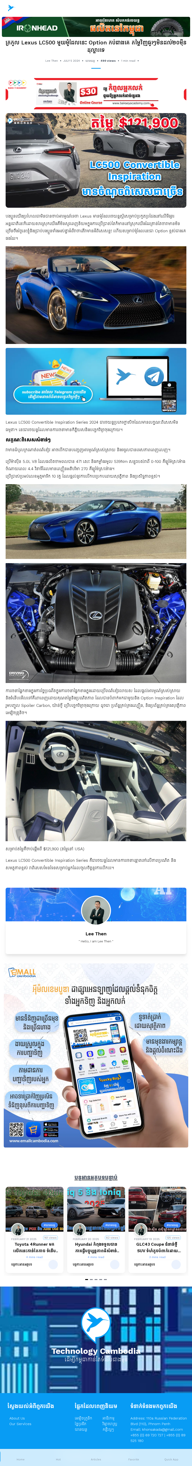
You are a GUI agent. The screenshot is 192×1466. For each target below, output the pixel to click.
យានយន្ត (81, 1429)
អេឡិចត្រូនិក (83, 1418)
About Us (17, 1418)
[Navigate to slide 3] (96, 1279)
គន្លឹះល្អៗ (108, 1429)
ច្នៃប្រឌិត (80, 1424)
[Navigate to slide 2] (91, 1279)
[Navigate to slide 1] (86, 1279)
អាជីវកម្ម (108, 1418)
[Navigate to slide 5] (105, 1279)
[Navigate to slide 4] (100, 1279)
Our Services (20, 1424)
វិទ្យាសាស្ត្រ (110, 1424)
